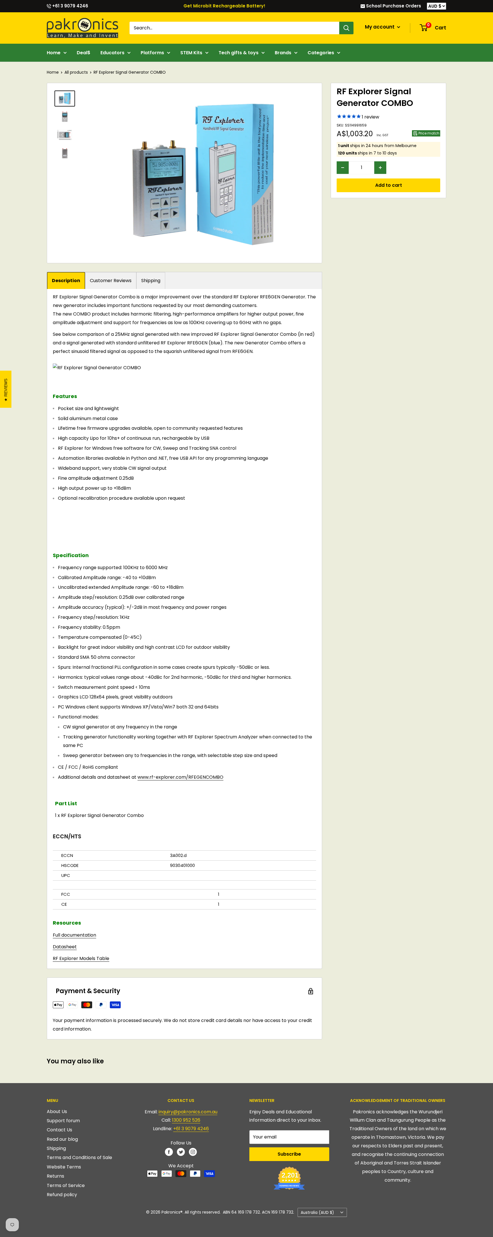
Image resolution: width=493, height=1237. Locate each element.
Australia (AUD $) (317, 1212)
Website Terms (64, 1167)
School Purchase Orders (393, 6)
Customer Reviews (111, 280)
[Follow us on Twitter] (181, 1151)
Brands (283, 52)
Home (53, 52)
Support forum (63, 1120)
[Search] (346, 28)
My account (380, 26)
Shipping (150, 280)
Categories (321, 52)
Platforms (152, 52)
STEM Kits (191, 52)
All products (76, 72)
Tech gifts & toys (238, 52)
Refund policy (62, 1194)
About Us (57, 1111)
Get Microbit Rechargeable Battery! (224, 6)
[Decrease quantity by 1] (343, 167)
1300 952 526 (186, 1120)
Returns (55, 1176)
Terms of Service (66, 1185)
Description (66, 280)
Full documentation (74, 935)
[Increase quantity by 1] (380, 167)
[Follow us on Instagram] (193, 1151)
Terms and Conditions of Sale (79, 1157)
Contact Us (59, 1129)
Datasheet (65, 946)
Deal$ (83, 52)
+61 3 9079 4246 (69, 6)
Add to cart (388, 185)
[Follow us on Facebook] (169, 1151)
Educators (112, 52)
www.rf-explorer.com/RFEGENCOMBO (180, 777)
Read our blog (62, 1139)
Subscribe (289, 1154)
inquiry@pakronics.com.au (188, 1112)
